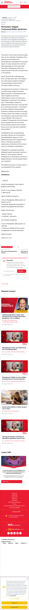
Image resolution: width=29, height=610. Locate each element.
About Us (14, 493)
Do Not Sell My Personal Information (14, 506)
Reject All (14, 603)
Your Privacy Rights (14, 507)
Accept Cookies (14, 607)
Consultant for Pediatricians (8, 19)
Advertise (14, 495)
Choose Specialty (13, 6)
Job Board (14, 500)
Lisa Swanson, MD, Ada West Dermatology (14, 351)
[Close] (27, 579)
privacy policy (7, 275)
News (16, 543)
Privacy (14, 504)
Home (4, 543)
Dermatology (5, 283)
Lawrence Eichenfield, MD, (10, 320)
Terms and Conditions (14, 502)
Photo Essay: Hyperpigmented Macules (9, 252)
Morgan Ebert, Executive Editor (11, 411)
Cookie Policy (13, 595)
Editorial (14, 498)
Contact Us (14, 497)
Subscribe (20, 271)
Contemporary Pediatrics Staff (10, 322)
